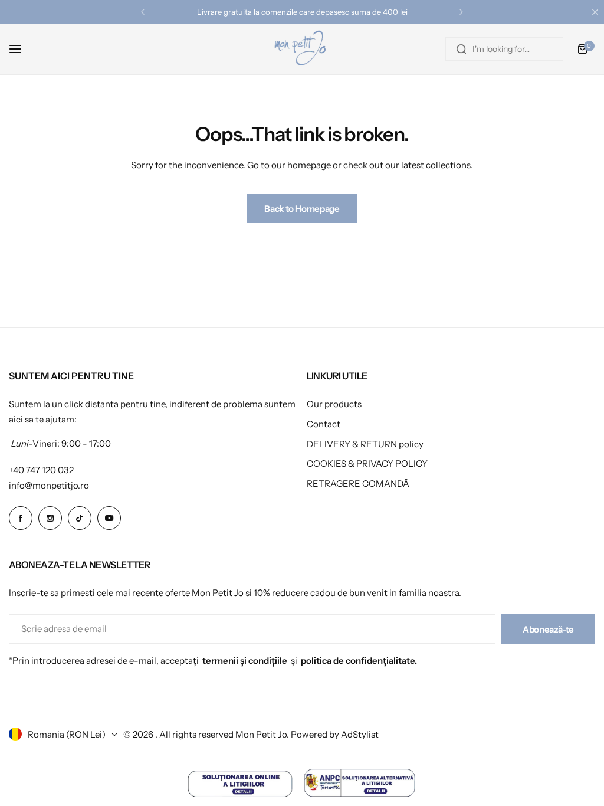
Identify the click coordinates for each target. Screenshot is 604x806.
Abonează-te (548, 629)
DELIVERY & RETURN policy (365, 444)
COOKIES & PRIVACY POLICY (367, 463)
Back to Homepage (301, 208)
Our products (334, 403)
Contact (323, 424)
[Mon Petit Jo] (302, 49)
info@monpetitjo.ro (49, 485)
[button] (143, 12)
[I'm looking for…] (461, 49)
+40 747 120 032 (41, 470)
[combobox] (504, 49)
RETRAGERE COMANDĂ (358, 483)
